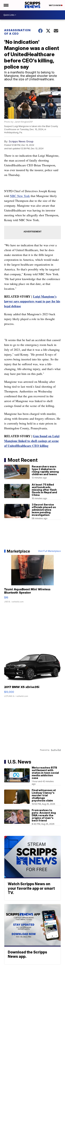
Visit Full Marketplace (49, 551)
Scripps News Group (21, 141)
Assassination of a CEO (17, 31)
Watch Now (55, 5)
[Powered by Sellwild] (56, 750)
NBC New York (20, 196)
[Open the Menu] (6, 5)
